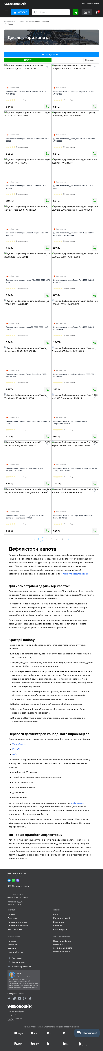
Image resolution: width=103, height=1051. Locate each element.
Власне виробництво (21, 966)
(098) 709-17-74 (14, 905)
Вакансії (57, 925)
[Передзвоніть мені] (75, 12)
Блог (55, 914)
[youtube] (19, 998)
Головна (7, 21)
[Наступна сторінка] (68, 539)
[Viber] (17, 880)
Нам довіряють (15, 952)
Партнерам (17, 958)
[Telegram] (9, 880)
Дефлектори (30, 21)
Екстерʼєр (21, 21)
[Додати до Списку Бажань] (47, 67)
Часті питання (15, 929)
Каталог (22, 12)
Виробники (59, 922)
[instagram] (24, 998)
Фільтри (28, 60)
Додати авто (54, 54)
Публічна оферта (62, 940)
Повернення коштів (18, 925)
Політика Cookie (61, 951)
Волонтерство (60, 929)
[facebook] (9, 998)
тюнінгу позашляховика (75, 573)
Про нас (12, 940)
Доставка (13, 918)
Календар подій (61, 918)
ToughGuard (18, 744)
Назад (10, 24)
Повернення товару (18, 922)
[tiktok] (30, 998)
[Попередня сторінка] (34, 539)
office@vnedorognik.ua (18, 897)
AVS (14, 754)
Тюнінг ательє (18, 962)
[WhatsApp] (13, 880)
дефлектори (77, 803)
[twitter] (14, 998)
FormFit (16, 749)
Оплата (11, 914)
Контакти (13, 944)
